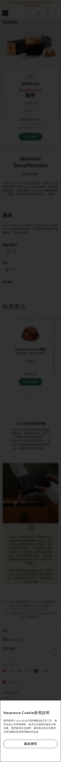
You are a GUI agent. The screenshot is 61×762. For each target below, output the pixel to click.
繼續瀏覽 (30, 744)
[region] (30, 731)
